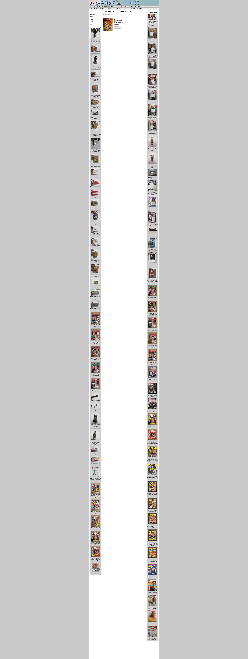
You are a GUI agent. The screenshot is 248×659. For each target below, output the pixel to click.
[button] (117, 28)
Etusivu (91, 11)
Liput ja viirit (140, 6)
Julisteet (119, 6)
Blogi (91, 13)
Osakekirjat (126, 8)
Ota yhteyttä (92, 19)
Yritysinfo (92, 17)
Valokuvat (133, 6)
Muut (140, 8)
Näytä (95, 42)
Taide (131, 8)
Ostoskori (91, 16)
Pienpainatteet (112, 6)
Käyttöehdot (92, 14)
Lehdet (101, 6)
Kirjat (90, 6)
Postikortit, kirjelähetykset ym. (114, 8)
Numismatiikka (102, 8)
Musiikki (106, 6)
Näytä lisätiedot (116, 26)
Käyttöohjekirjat (93, 8)
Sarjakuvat (95, 6)
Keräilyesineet (126, 6)
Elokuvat (135, 8)
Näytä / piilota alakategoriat (107, 14)
